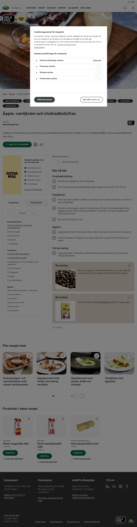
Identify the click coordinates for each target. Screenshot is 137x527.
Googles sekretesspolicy (66, 45)
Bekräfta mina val (91, 99)
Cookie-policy (39, 47)
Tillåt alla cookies (44, 99)
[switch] (98, 66)
